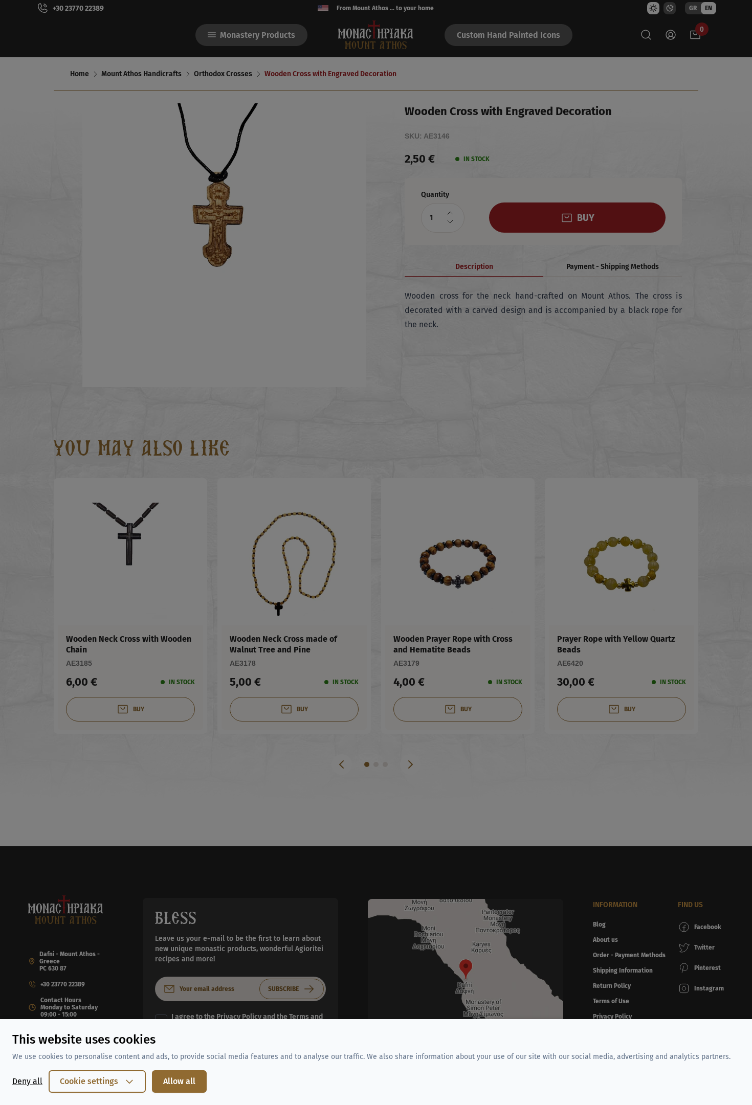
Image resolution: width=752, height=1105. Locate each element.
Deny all (27, 1081)
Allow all (179, 1081)
